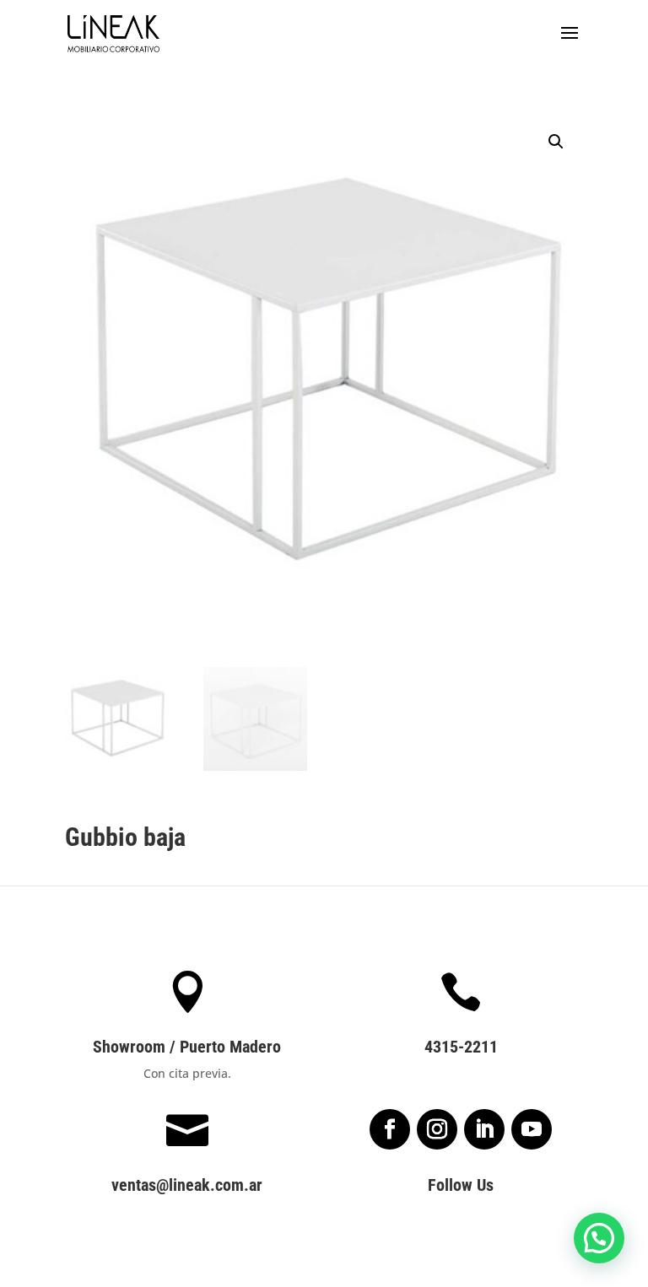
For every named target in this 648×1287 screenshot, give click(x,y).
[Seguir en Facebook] (390, 1129)
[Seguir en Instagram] (437, 1129)
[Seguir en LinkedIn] (484, 1129)
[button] (556, 142)
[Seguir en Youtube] (531, 1129)
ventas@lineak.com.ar (186, 1185)
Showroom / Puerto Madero (187, 1047)
